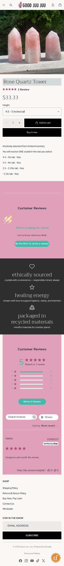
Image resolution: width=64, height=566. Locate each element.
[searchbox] (18, 417)
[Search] (10, 5)
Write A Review (32, 401)
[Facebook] (20, 561)
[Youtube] (32, 561)
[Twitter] (43, 561)
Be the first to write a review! (32, 243)
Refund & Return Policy (14, 493)
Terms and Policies (32, 553)
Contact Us (8, 503)
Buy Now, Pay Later (12, 498)
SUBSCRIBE (32, 535)
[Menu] (4, 5)
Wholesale (8, 508)
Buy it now (32, 132)
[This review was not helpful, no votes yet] (55, 470)
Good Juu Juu (26, 546)
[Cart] (60, 5)
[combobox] (45, 425)
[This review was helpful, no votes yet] (49, 470)
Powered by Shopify (42, 546)
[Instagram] (26, 561)
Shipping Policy (10, 488)
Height (6, 105)
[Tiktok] (38, 561)
